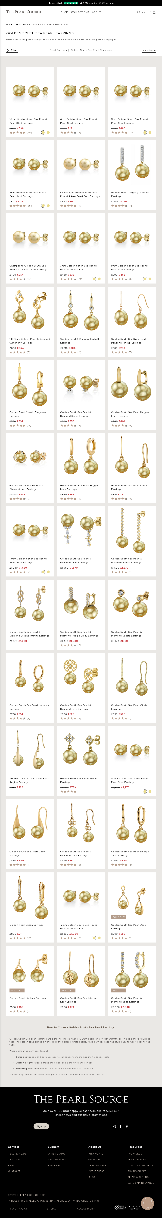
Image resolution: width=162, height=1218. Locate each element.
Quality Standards (140, 1165)
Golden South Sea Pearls (89, 1074)
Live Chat (14, 1159)
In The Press (96, 1171)
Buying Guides (137, 1171)
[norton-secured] (120, 1207)
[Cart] (154, 12)
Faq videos (135, 1153)
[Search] (138, 12)
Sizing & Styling (138, 1177)
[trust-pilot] (134, 1208)
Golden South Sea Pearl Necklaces (91, 50)
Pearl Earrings (58, 50)
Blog (91, 1177)
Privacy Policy (17, 1208)
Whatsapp (14, 1171)
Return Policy (57, 1165)
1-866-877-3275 (17, 1153)
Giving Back (96, 1159)
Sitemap (52, 1208)
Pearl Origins (137, 1159)
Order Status (56, 1153)
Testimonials (97, 1165)
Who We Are (96, 1153)
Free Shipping (57, 1159)
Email (11, 1165)
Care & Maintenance (141, 1183)
